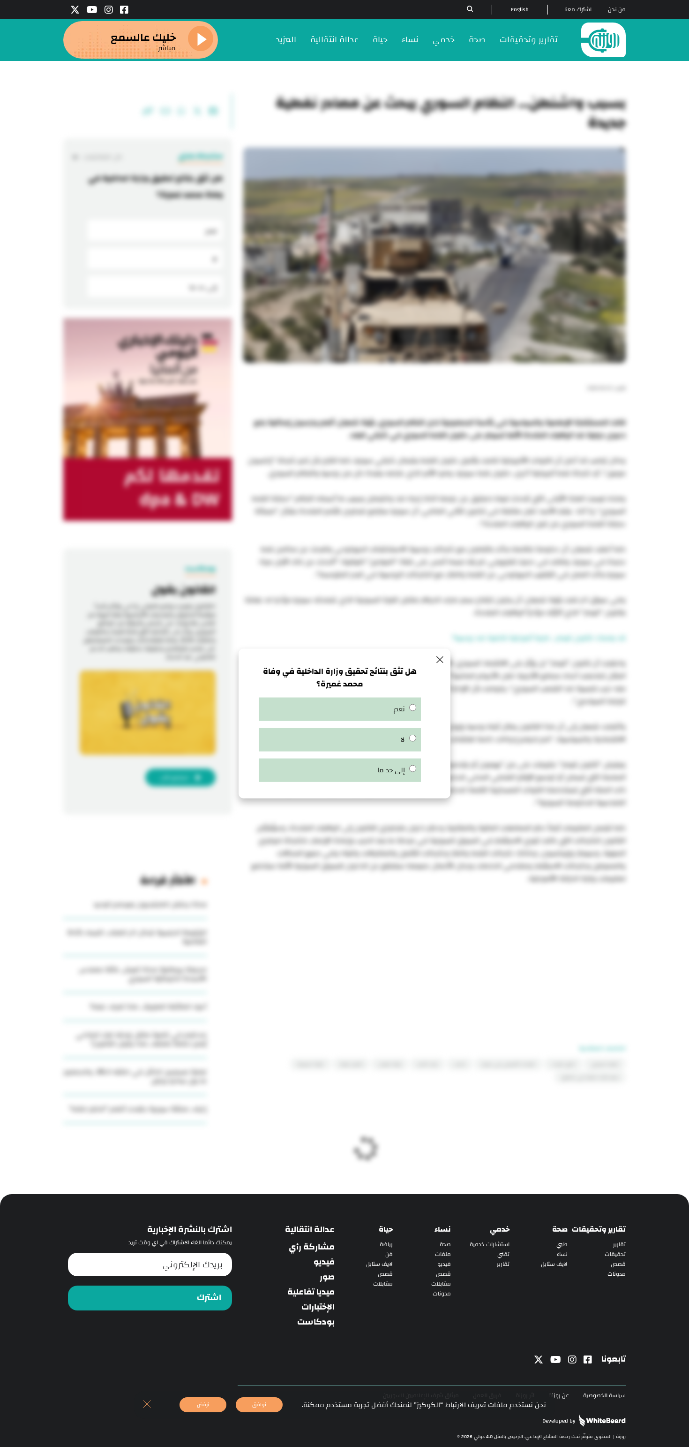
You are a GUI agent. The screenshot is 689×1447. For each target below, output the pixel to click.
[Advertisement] (434, 950)
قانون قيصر (351, 1064)
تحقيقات (615, 1254)
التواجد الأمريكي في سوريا (508, 1064)
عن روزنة (558, 1396)
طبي (562, 1244)
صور (327, 1277)
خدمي (444, 39)
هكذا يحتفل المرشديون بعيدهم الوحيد (150, 904)
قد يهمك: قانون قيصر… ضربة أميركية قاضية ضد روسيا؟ (539, 638)
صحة (477, 39)
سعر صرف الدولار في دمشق (590, 1077)
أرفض (203, 1404)
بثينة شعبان (389, 1064)
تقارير (619, 1244)
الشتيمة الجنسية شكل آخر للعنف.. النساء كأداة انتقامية (137, 937)
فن (389, 1254)
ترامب (459, 1064)
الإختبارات (318, 1307)
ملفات (443, 1254)
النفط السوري (605, 1064)
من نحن (617, 10)
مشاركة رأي (312, 1247)
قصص (618, 1264)
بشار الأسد (427, 1064)
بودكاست (316, 1322)
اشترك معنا (578, 10)
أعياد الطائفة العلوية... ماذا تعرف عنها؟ (148, 1007)
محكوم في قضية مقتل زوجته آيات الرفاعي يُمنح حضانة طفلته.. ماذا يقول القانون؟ (141, 1039)
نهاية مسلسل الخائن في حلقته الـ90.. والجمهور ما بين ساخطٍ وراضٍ (135, 1076)
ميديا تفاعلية (311, 1292)
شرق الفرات (563, 1064)
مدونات (616, 1274)
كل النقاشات (102, 157)
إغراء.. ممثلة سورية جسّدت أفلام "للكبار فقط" (138, 1109)
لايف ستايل (554, 1264)
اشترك (209, 1297)
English (520, 10)
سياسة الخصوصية (604, 1396)
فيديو (444, 1264)
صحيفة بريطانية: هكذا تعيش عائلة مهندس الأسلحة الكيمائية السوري (143, 974)
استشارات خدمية (489, 1244)
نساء (410, 39)
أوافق (259, 1404)
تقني (503, 1254)
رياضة (386, 1244)
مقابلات (441, 1284)
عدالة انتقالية (334, 39)
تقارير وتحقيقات (529, 39)
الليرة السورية (310, 1064)
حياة (380, 39)
